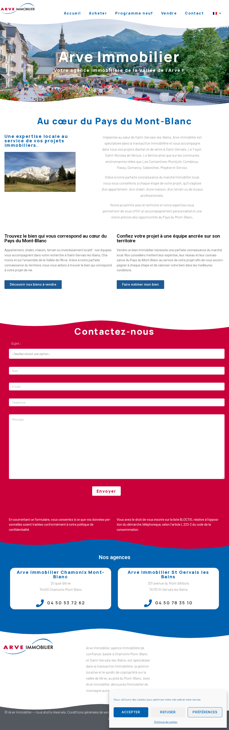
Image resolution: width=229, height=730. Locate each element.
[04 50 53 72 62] (40, 603)
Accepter (131, 712)
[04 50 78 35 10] (148, 603)
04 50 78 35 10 (174, 603)
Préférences (205, 712)
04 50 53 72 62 (66, 603)
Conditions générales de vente (89, 712)
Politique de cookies (166, 722)
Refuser (168, 712)
